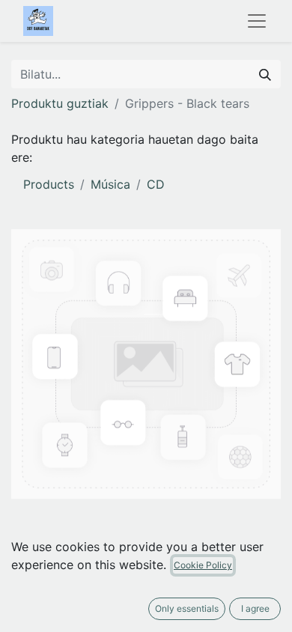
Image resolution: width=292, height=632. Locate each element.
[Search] (265, 74)
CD (156, 184)
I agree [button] (255, 608)
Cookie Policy (203, 565)
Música (110, 184)
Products (48, 184)
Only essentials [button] (187, 608)
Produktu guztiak (60, 103)
